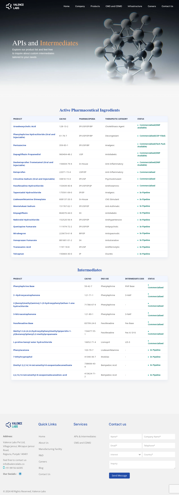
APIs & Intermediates (85, 436)
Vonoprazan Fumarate (25, 240)
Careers (43, 461)
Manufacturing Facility (50, 449)
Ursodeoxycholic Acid (24, 126)
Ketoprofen (19, 172)
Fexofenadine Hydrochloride (28, 185)
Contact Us (44, 474)
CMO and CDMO (82, 442)
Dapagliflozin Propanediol (27, 154)
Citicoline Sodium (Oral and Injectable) (34, 178)
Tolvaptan (18, 253)
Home (42, 436)
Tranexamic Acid (22, 246)
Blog (41, 467)
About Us (44, 442)
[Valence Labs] (15, 6)
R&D (41, 455)
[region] (89, 49)
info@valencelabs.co (13, 464)
